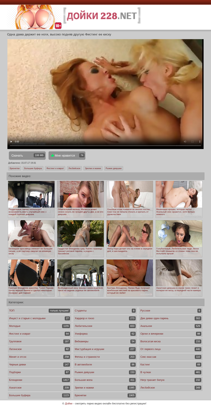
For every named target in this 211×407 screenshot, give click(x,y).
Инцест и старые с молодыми (39, 318)
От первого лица (170, 349)
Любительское (104, 326)
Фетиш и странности (104, 356)
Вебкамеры (104, 341)
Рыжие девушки (114, 168)
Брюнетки (15, 168)
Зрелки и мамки (93, 168)
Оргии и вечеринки (170, 333)
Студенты (104, 310)
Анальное (170, 326)
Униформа (104, 333)
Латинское (39, 349)
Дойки (68, 403)
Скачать (27, 155)
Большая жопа (104, 379)
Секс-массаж (170, 356)
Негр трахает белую (170, 379)
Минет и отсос (39, 356)
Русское (170, 310)
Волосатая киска (170, 341)
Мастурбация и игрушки (104, 349)
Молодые (39, 326)
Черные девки (39, 364)
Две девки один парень (170, 318)
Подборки (39, 372)
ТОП (39, 310)
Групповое (39, 341)
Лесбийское (74, 168)
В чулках (170, 372)
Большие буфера (33, 168)
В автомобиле (104, 364)
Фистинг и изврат (55, 168)
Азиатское (39, 387)
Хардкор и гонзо (104, 318)
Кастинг (170, 364)
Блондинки (39, 379)
